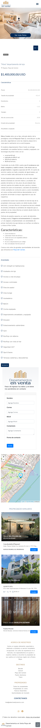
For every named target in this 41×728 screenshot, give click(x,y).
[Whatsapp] (18, 711)
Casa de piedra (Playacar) (11, 544)
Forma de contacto (13, 437)
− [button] (3, 459)
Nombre (10, 398)
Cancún (20, 670)
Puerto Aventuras (20, 675)
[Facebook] (22, 711)
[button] (37, 4)
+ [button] (3, 457)
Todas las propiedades (20, 686)
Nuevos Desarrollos (20, 691)
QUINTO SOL (8, 586)
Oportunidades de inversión (20, 693)
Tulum (20, 677)
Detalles (33, 550)
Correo (9, 407)
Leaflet (23, 501)
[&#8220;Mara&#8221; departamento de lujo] (21, 475)
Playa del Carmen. (19, 250)
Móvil (9, 417)
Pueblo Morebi (8, 629)
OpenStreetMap (30, 501)
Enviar (10, 446)
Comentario (11, 426)
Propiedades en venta (20, 688)
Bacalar (20, 668)
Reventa (6, 54)
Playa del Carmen (20, 673)
